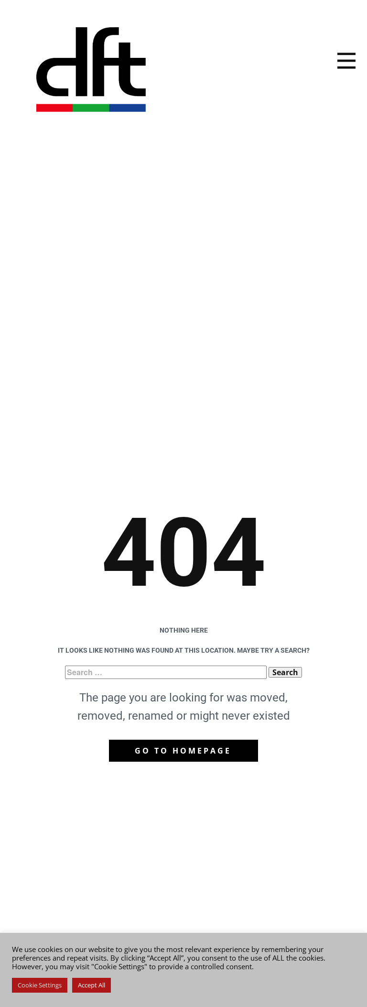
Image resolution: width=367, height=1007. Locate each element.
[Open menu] (346, 60)
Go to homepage (183, 750)
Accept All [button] (91, 985)
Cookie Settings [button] (40, 985)
